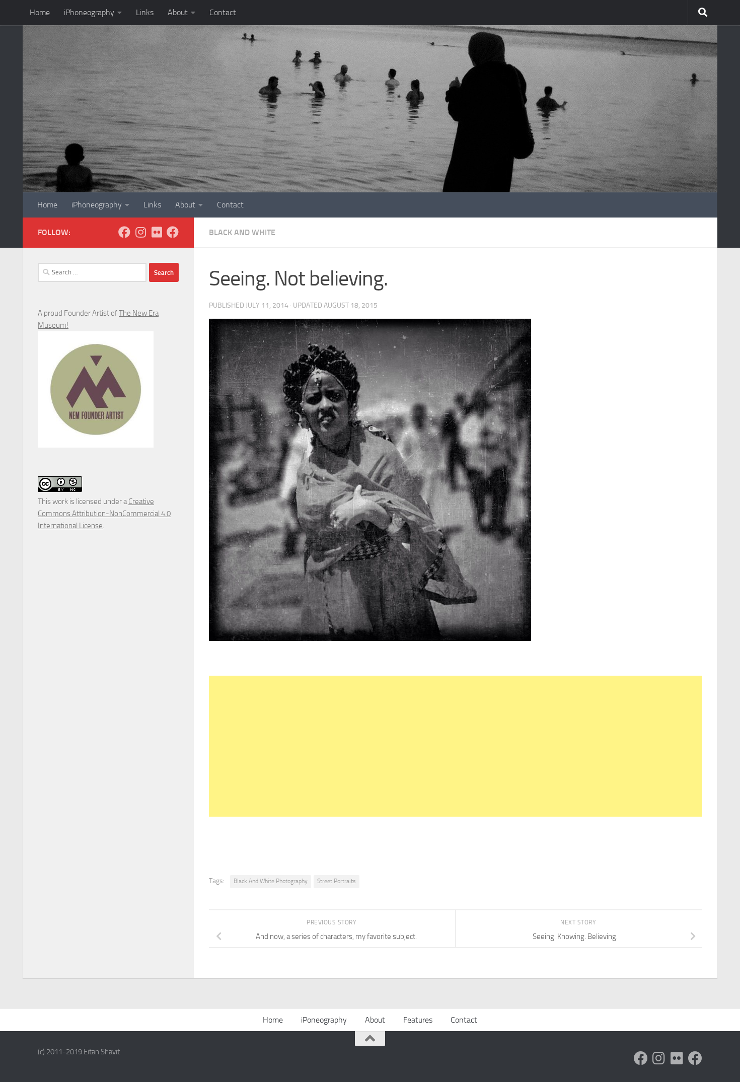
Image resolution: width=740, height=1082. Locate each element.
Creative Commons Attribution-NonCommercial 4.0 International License (104, 513)
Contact (222, 12)
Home (40, 12)
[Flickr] (157, 232)
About (178, 12)
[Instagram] (140, 232)
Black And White (242, 232)
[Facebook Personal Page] (124, 232)
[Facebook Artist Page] (173, 232)
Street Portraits (336, 881)
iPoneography (324, 1020)
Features (417, 1020)
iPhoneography (89, 12)
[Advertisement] (455, 746)
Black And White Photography (271, 881)
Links (145, 12)
